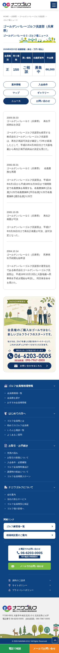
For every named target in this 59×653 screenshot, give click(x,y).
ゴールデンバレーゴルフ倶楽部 (32, 16)
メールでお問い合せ (44, 648)
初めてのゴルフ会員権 (18, 425)
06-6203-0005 (32, 553)
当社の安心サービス (16, 499)
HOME (6, 16)
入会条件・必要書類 (16, 462)
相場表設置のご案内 (16, 535)
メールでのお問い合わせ (31, 566)
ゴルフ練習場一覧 (15, 526)
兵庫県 (14, 16)
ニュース (16, 101)
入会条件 (43, 84)
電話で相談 (15, 648)
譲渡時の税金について (18, 472)
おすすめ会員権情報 (16, 402)
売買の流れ (12, 453)
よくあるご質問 (14, 435)
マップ (16, 92)
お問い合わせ (43, 101)
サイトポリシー (19, 585)
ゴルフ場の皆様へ (15, 508)
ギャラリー (43, 92)
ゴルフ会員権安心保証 (18, 504)
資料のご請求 (18, 580)
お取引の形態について (18, 457)
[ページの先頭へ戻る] (55, 640)
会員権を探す (13, 398)
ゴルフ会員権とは (15, 421)
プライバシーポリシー (23, 590)
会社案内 (11, 494)
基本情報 (16, 84)
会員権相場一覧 (14, 393)
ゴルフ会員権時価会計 (18, 467)
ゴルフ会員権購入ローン (19, 476)
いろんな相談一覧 (15, 430)
